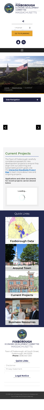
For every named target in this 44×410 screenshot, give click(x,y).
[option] (21, 128)
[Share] (23, 21)
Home (6, 88)
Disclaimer (11, 365)
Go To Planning (22, 33)
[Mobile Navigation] (22, 50)
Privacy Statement (14, 369)
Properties (17, 88)
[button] (5, 127)
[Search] (23, 42)
